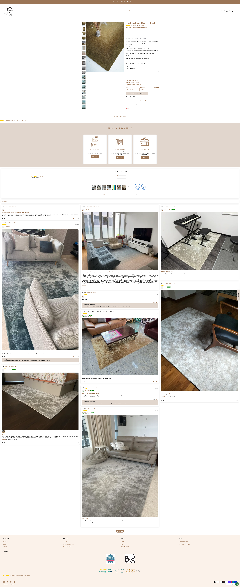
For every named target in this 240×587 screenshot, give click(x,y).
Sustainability (6, 543)
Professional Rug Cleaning (68, 544)
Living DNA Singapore (10, 584)
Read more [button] (84, 285)
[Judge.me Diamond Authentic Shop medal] (137, 186)
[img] (4, 208)
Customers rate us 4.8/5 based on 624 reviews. (16, 120)
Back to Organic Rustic (121, 116)
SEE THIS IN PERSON (130, 74)
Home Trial (65, 541)
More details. (153, 104)
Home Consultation (67, 543)
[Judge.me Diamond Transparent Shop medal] (143, 186)
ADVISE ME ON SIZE (130, 78)
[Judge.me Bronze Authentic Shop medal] (128, 571)
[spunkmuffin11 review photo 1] (120, 241)
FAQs (122, 544)
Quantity (156, 87)
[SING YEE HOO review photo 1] (120, 466)
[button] (129, 25)
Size (127, 87)
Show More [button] (120, 531)
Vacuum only (143, 27)
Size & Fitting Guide (67, 546)
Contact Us (123, 543)
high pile (128, 27)
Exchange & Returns (125, 548)
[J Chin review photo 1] (199, 340)
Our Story (5, 541)
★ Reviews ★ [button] (238, 295)
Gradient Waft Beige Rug (169, 283)
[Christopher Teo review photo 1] (199, 241)
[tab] (129, 39)
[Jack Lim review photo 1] (120, 346)
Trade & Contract (66, 548)
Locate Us (145, 157)
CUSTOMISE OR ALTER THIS (132, 80)
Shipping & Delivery (125, 546)
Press (4, 544)
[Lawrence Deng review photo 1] (40, 401)
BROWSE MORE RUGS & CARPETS (133, 84)
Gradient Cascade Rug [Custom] (92, 206)
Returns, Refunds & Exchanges (185, 543)
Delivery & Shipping (183, 541)
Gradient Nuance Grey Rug (11, 206)
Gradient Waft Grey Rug (10, 222)
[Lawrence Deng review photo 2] (3, 431)
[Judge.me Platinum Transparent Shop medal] (117, 571)
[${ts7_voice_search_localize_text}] (219, 11)
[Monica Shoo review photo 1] (40, 289)
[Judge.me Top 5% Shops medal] (138, 571)
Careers (5, 546)
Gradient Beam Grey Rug (169, 206)
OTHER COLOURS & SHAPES (132, 76)
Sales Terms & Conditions (184, 544)
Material (142, 87)
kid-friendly (135, 27)
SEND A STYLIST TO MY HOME (132, 82)
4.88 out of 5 (40, 176)
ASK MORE (95, 156)
